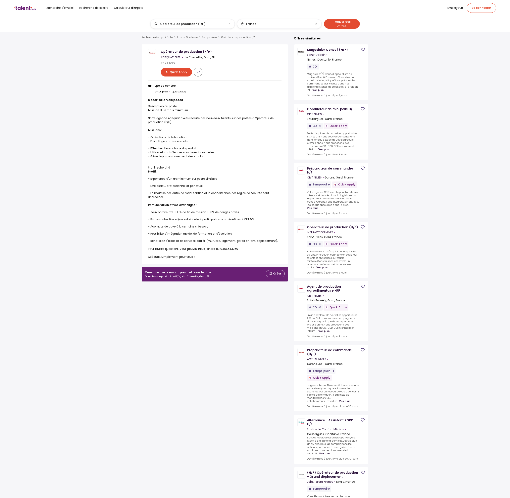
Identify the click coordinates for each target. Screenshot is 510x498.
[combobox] (192, 24)
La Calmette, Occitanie (184, 37)
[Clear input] (229, 24)
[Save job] (198, 72)
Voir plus (318, 90)
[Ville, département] (275, 24)
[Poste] (189, 24)
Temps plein (209, 37)
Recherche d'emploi (154, 37)
